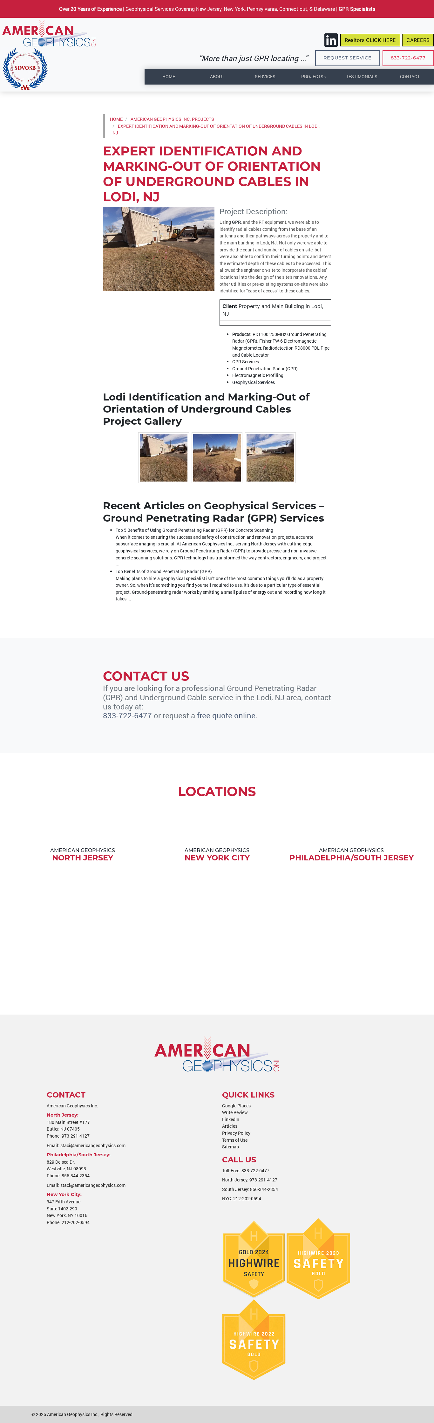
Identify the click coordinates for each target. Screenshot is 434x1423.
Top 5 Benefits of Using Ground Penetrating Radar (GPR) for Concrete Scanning (194, 530)
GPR (236, 222)
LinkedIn (230, 1119)
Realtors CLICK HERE (370, 40)
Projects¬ (313, 76)
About (217, 76)
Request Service (347, 58)
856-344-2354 (76, 1176)
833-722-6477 (408, 58)
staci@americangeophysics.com (92, 1145)
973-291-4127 (76, 1136)
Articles (229, 1126)
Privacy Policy (236, 1133)
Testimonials (361, 76)
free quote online (226, 715)
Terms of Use (235, 1140)
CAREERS (418, 40)
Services (265, 76)
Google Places (236, 1106)
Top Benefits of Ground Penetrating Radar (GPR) (164, 571)
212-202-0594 (76, 1222)
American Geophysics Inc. (72, 1414)
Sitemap (230, 1147)
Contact (410, 76)
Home (168, 76)
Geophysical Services (253, 382)
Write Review (235, 1112)
